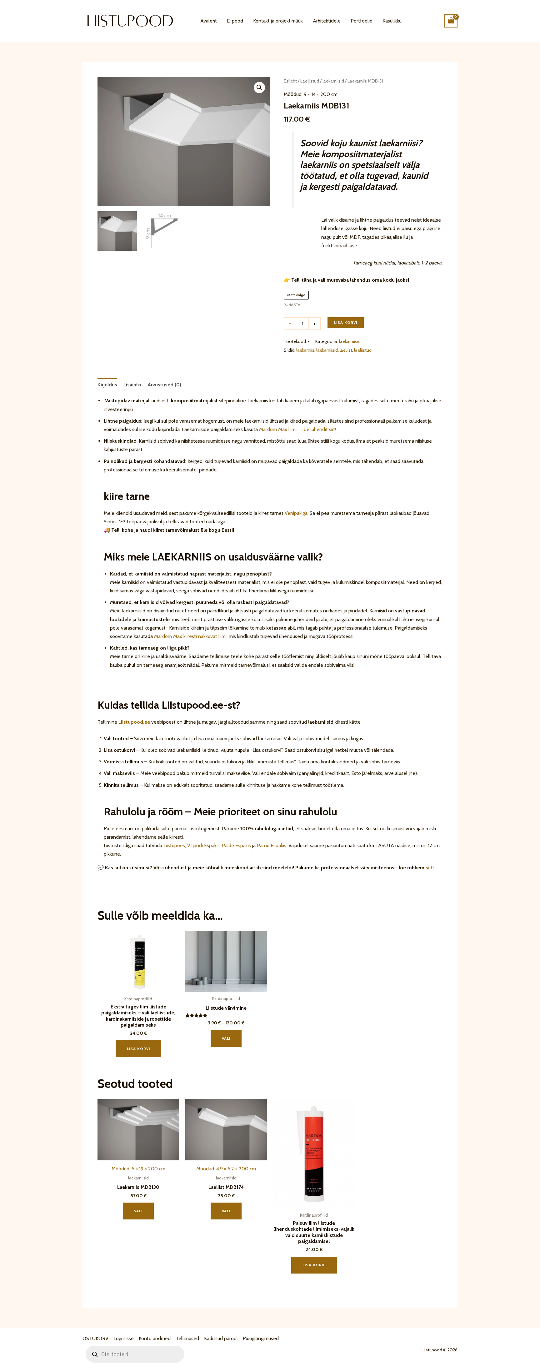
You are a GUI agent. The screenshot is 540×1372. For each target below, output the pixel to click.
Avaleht (208, 21)
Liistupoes (174, 845)
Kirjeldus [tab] (107, 385)
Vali (226, 1038)
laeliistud (363, 350)
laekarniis (305, 350)
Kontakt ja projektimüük (278, 21)
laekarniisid (333, 81)
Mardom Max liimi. (278, 429)
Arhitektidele (327, 21)
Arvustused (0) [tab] (164, 385)
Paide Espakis (236, 845)
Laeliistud (309, 81)
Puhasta (292, 304)
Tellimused (187, 1338)
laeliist (346, 350)
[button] (259, 87)
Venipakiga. (296, 513)
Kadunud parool (221, 1338)
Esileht (290, 81)
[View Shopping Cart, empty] (451, 20)
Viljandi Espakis (203, 845)
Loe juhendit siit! (318, 429)
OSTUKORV (95, 1338)
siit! (430, 868)
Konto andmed (155, 1338)
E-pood (235, 21)
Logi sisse (123, 1338)
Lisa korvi (345, 322)
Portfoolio (361, 21)
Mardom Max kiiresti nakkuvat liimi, (191, 636)
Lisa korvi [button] (138, 1048)
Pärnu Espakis (271, 845)
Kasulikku (392, 21)
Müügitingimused (261, 1338)
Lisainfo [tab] (132, 385)
